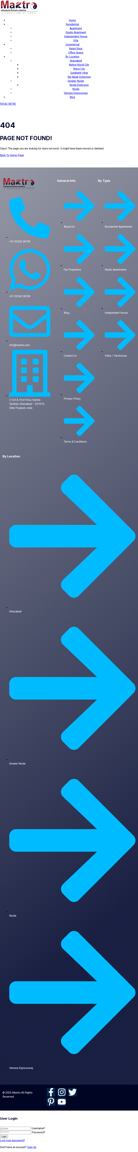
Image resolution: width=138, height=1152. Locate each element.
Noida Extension (79, 85)
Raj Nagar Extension (79, 77)
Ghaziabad (76, 60)
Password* (38, 1132)
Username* (38, 1128)
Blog (72, 97)
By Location (72, 56)
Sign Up (31, 1147)
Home (72, 20)
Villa (75, 40)
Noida (75, 89)
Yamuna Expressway (76, 93)
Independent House (75, 36)
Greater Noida (76, 81)
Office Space (75, 52)
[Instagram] (62, 1092)
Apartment (76, 28)
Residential (72, 24)
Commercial (72, 44)
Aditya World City (79, 64)
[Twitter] (72, 1092)
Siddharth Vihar (79, 72)
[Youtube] (62, 1102)
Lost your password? (12, 1140)
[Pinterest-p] (51, 1102)
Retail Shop (75, 48)
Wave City (79, 68)
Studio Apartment (76, 32)
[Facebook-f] (51, 1092)
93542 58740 (8, 103)
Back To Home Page (12, 155)
